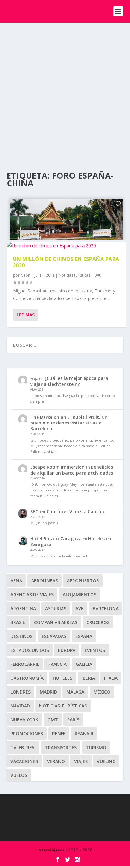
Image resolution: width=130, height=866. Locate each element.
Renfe (59, 734)
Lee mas (26, 315)
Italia (111, 678)
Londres (20, 692)
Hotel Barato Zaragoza (56, 539)
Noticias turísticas (74, 275)
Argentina (23, 608)
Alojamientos (79, 595)
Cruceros (97, 622)
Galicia (84, 664)
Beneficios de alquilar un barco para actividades (71, 470)
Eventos (95, 650)
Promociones (26, 734)
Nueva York (24, 720)
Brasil (17, 622)
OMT (52, 720)
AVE (79, 608)
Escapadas (54, 636)
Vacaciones (24, 761)
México (101, 692)
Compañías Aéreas (55, 622)
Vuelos (18, 775)
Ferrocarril (24, 664)
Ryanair (84, 734)
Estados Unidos (29, 650)
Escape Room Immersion (57, 467)
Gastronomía (27, 678)
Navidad (20, 706)
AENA (16, 581)
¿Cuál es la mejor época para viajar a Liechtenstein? (69, 381)
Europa (66, 650)
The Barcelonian (48, 417)
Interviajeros (51, 850)
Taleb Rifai (23, 747)
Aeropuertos (83, 581)
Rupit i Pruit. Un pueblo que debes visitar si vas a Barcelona (69, 422)
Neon (25, 275)
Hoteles (62, 678)
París (73, 720)
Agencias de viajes (32, 595)
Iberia (88, 678)
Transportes (61, 747)
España (83, 636)
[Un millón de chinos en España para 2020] (66, 246)
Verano (56, 761)
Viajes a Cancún (86, 511)
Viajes (81, 761)
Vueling (106, 761)
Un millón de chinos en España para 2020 (66, 262)
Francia (57, 664)
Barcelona (106, 608)
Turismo (96, 747)
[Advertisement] (65, 91)
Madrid (48, 692)
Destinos (21, 636)
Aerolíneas (44, 581)
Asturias (55, 608)
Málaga (75, 692)
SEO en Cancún (46, 511)
